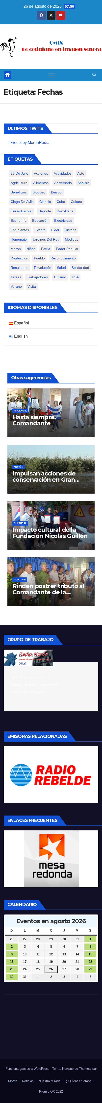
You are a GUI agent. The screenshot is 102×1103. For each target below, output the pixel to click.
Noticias (28, 1081)
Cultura (76, 202)
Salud (61, 268)
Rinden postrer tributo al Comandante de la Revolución (48, 592)
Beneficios (19, 192)
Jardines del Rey (45, 239)
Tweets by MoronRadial (30, 142)
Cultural (20, 523)
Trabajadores (37, 277)
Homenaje (19, 239)
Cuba (61, 202)
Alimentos (41, 183)
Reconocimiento (63, 258)
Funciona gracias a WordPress (28, 1069)
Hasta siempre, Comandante (34, 420)
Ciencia (45, 202)
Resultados (19, 268)
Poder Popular (67, 249)
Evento (40, 230)
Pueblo (39, 258)
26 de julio (19, 173)
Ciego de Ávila (22, 202)
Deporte (44, 211)
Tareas (16, 277)
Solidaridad (80, 268)
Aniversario (63, 183)
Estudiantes (20, 230)
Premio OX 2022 (51, 1091)
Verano (16, 286)
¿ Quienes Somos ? (79, 1081)
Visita (31, 286)
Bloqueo (38, 192)
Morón (16, 249)
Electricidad (63, 220)
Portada (20, 579)
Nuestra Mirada (49, 1081)
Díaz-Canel (65, 211)
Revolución (42, 268)
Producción (19, 258)
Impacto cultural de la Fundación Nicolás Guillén (50, 532)
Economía (18, 220)
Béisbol (56, 192)
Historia (70, 230)
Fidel (55, 230)
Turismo (59, 277)
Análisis (83, 183)
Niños (30, 249)
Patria (45, 249)
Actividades (63, 173)
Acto (80, 173)
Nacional (20, 410)
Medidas (71, 239)
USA (75, 277)
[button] (94, 75)
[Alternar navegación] (51, 75)
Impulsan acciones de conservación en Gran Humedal (44, 479)
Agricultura (19, 183)
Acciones (41, 173)
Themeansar (88, 1069)
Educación (40, 220)
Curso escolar (22, 211)
